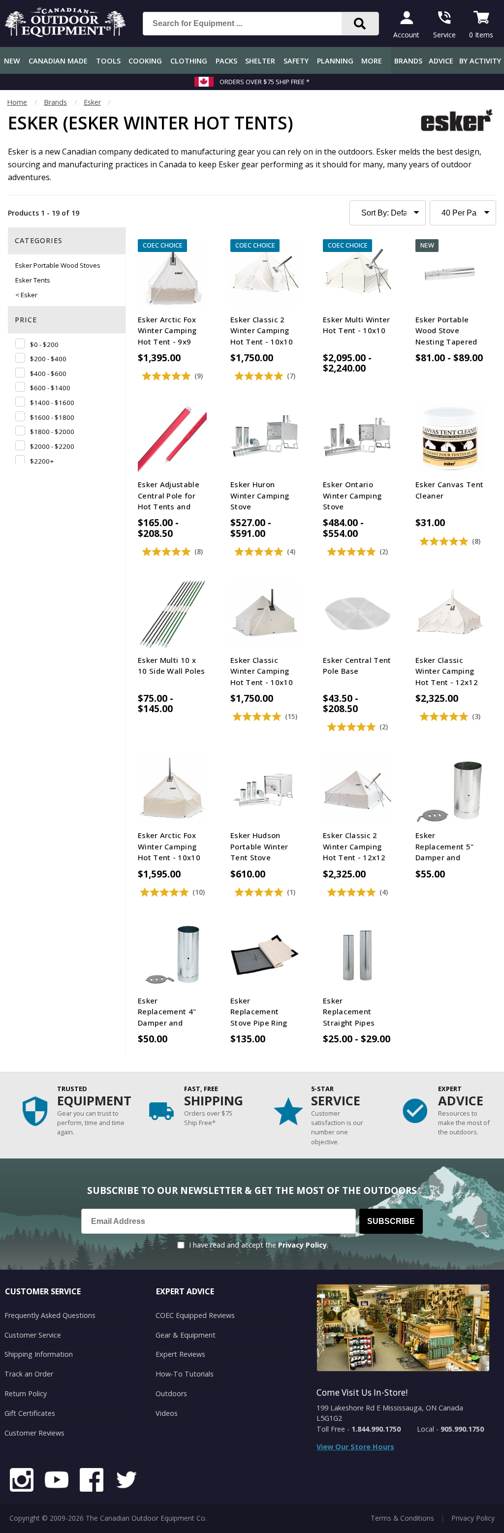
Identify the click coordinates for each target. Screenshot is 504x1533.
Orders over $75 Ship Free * (265, 81)
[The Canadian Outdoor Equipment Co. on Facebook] (91, 1481)
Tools (108, 60)
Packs (226, 60)
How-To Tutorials (185, 1373)
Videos (167, 1413)
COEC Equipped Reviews (195, 1315)
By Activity (480, 60)
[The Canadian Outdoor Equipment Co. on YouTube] (56, 1481)
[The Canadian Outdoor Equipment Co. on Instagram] (21, 1481)
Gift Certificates (29, 1413)
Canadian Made (58, 60)
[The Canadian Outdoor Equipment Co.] (65, 34)
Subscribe (391, 1221)
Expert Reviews (180, 1354)
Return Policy (25, 1393)
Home (17, 102)
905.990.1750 (462, 1429)
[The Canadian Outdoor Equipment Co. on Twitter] (126, 1481)
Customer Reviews (34, 1433)
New (12, 60)
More (371, 60)
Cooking (145, 60)
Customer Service (32, 1335)
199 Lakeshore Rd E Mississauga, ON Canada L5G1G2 (389, 1413)
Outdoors (171, 1393)
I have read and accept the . (258, 1245)
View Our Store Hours (355, 1446)
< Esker (26, 294)
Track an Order (28, 1373)
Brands (408, 60)
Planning (335, 60)
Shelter (260, 60)
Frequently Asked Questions (49, 1315)
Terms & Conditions (402, 1518)
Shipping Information (38, 1354)
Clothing (188, 60)
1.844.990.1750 (376, 1429)
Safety (296, 60)
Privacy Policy (302, 1245)
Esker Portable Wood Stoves (57, 265)
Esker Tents (32, 280)
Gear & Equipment (186, 1335)
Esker (92, 102)
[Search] (360, 23)
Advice (441, 60)
